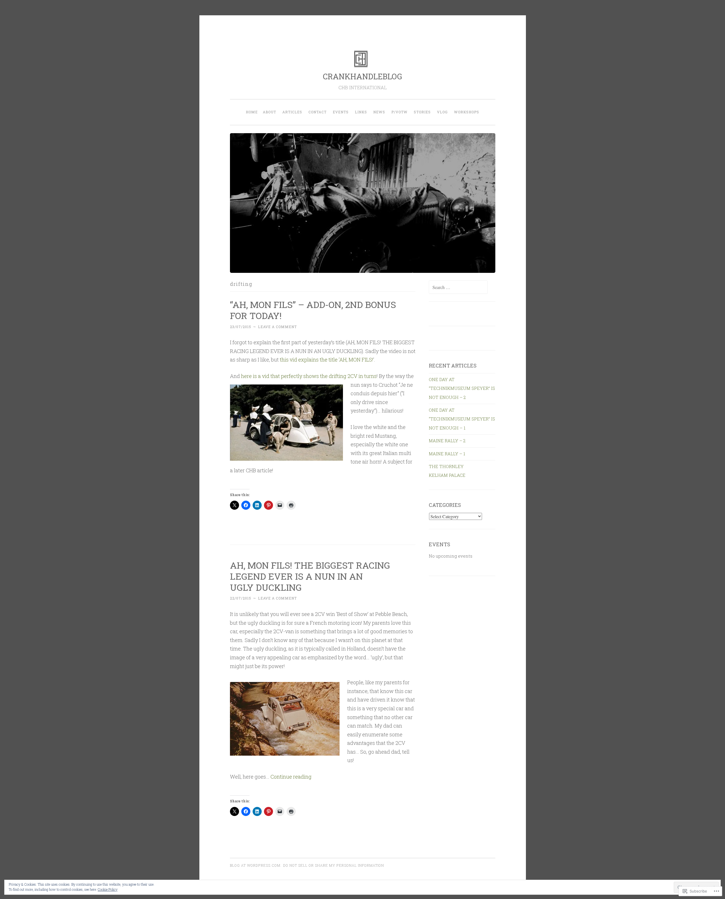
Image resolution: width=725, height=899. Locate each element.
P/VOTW (399, 112)
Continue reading (291, 776)
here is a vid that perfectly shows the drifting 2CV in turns (309, 376)
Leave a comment (277, 326)
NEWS (379, 112)
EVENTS (341, 112)
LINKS (361, 112)
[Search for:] (458, 287)
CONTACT (317, 112)
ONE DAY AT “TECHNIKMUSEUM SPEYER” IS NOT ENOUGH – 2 (462, 388)
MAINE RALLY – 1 (447, 453)
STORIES (422, 112)
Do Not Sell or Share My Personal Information (333, 865)
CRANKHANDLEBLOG (362, 76)
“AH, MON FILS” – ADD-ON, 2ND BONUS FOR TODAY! (313, 310)
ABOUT (269, 112)
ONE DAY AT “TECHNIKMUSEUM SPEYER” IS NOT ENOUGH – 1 (462, 419)
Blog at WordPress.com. (256, 865)
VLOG (442, 112)
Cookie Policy (108, 889)
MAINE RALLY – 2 (447, 440)
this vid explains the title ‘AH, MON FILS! (326, 359)
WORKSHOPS (466, 112)
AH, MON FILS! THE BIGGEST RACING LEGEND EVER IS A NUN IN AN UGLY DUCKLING (310, 576)
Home (252, 112)
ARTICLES (292, 112)
